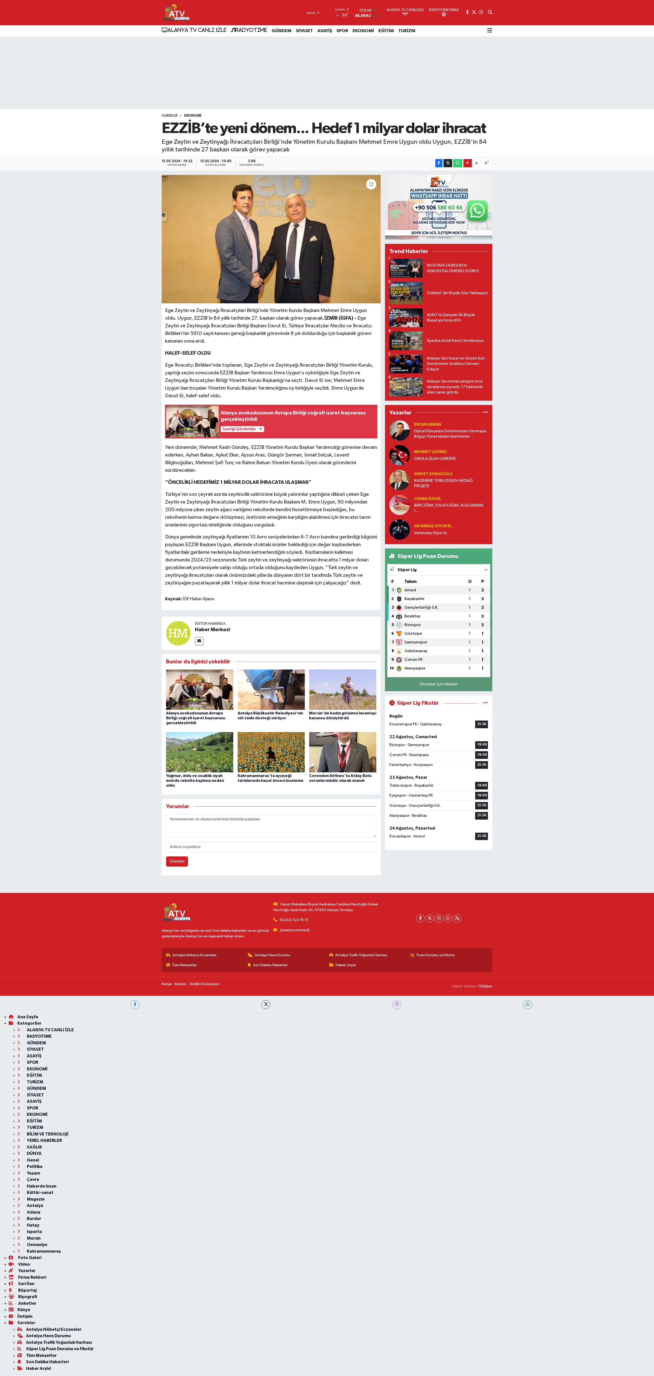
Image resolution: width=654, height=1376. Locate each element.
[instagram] (396, 1004)
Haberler (170, 115)
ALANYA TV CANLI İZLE (197, 30)
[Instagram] (439, 918)
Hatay (32, 1225)
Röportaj (27, 1290)
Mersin (33, 1238)
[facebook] (135, 1004)
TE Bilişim (484, 986)
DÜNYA (34, 1153)
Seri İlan (25, 1284)
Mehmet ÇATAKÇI (430, 452)
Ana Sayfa (27, 1017)
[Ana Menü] (489, 31)
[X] (429, 918)
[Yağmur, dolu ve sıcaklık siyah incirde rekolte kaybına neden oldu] (199, 752)
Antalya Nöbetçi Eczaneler (194, 955)
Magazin (35, 1199)
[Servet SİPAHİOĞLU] (399, 480)
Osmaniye (36, 1244)
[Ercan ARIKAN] (399, 430)
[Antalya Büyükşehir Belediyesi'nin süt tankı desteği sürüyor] (271, 689)
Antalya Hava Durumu (272, 955)
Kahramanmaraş (43, 1251)
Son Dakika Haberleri (270, 965)
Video (23, 1264)
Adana (33, 1212)
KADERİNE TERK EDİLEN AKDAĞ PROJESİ (443, 483)
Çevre (32, 1179)
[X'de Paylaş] (447, 163)
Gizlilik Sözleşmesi (204, 984)
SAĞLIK (34, 1147)
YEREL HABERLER (44, 1140)
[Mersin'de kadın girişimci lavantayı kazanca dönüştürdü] (342, 689)
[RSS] (457, 918)
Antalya (34, 1205)
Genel (32, 1160)
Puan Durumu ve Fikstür (436, 955)
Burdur (33, 1218)
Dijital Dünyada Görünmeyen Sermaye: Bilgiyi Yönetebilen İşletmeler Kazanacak (450, 434)
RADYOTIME (251, 30)
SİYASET (304, 31)
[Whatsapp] (448, 918)
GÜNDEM (281, 31)
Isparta (34, 1231)
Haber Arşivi (346, 965)
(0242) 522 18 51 (294, 920)
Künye (167, 984)
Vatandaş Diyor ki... (434, 526)
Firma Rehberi (31, 1277)
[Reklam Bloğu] (438, 207)
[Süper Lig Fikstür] (485, 703)
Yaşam (33, 1173)
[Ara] (490, 12)
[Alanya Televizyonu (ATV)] (176, 12)
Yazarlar (26, 1271)
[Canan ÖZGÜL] (399, 504)
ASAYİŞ (324, 31)
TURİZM (406, 31)
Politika (34, 1166)
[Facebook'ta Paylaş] (438, 163)
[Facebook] (420, 918)
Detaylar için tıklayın (439, 684)
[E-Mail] (199, 641)
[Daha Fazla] (467, 163)
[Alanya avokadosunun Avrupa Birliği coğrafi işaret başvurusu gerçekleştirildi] (199, 689)
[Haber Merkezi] (178, 633)
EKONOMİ (363, 31)
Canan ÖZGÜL (427, 499)
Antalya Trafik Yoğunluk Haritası (361, 955)
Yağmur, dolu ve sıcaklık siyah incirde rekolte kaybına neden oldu (195, 780)
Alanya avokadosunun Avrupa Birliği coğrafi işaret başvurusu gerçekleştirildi (195, 718)
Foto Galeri (29, 1257)
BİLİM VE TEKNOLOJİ (47, 1134)
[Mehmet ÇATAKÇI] (399, 455)
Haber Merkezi (212, 629)
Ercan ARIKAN (427, 424)
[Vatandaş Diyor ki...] (399, 529)
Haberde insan (41, 1186)
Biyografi (27, 1297)
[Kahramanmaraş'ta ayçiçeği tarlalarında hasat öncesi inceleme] (271, 752)
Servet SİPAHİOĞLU (433, 474)
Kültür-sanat (39, 1192)
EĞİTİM (386, 31)
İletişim (180, 984)
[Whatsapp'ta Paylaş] (457, 163)
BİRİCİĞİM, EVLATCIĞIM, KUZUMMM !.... (448, 508)
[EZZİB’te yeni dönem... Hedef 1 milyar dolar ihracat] (271, 239)
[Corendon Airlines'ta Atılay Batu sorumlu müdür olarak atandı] (342, 752)
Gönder (177, 861)
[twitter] (265, 1004)
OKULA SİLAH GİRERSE (435, 459)
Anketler (26, 1303)
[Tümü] (485, 412)
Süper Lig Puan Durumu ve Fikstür (60, 1349)
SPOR (342, 31)
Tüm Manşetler (184, 965)
